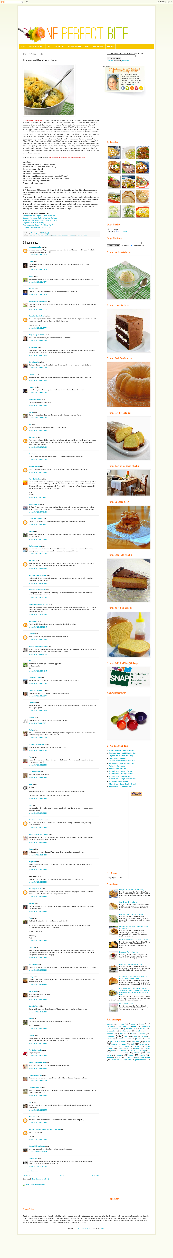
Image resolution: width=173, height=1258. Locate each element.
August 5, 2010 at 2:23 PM (38, 828)
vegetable (72, 235)
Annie (31, 1019)
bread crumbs (33, 235)
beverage (110, 1026)
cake (134, 1026)
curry (133, 1034)
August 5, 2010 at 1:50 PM (38, 798)
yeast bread (140, 1060)
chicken (129, 1029)
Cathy (31, 730)
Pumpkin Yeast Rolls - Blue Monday (131, 890)
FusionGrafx (33, 1159)
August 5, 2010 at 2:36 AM (38, 405)
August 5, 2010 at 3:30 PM (38, 941)
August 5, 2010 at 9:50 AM (38, 614)
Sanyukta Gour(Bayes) (37, 744)
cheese (54, 235)
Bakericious (33, 621)
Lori (30, 1102)
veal (136, 1057)
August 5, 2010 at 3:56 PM (38, 970)
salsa (113, 1051)
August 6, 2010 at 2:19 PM (38, 1123)
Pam (30, 757)
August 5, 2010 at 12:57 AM (38, 380)
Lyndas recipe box (35, 247)
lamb (130, 1039)
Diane (31, 412)
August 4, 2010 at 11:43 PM (38, 269)
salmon (147, 1048)
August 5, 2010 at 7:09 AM (38, 512)
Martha (31, 531)
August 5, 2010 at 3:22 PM (38, 911)
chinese (143, 1029)
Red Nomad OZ (34, 504)
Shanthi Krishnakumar (37, 1146)
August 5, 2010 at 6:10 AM (38, 472)
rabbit (121, 1048)
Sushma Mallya (34, 466)
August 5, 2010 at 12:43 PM (38, 750)
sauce (133, 1051)
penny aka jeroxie (35, 400)
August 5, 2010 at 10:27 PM (38, 1068)
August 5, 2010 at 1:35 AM (38, 393)
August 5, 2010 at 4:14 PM (38, 999)
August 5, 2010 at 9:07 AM (38, 568)
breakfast (123, 1026)
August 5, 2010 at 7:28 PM (38, 1029)
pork (117, 1046)
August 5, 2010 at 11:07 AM (38, 711)
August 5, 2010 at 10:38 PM (38, 1110)
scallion (109, 1053)
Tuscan (109, 1024)
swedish (110, 1057)
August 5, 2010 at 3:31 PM (38, 957)
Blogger (101, 1228)
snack (119, 1055)
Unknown (32, 437)
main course (118, 1041)
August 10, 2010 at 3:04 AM (38, 1152)
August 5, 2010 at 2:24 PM (38, 842)
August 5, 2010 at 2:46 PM (38, 897)
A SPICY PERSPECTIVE (37, 1062)
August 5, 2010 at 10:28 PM (38, 1081)
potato (127, 1046)
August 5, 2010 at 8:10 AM (38, 539)
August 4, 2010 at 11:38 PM (38, 255)
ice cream (110, 1039)
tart (119, 1057)
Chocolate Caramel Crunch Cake (130, 964)
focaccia (144, 1036)
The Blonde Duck (35, 772)
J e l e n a (32, 374)
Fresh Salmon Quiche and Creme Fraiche (133, 940)
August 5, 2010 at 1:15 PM (38, 765)
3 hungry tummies (35, 1075)
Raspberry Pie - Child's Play (129, 952)
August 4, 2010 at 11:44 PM (38, 282)
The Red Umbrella (35, 1050)
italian (121, 1039)
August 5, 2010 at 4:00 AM (38, 418)
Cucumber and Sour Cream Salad (131, 914)
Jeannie (32, 387)
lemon (139, 1039)
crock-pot (123, 1034)
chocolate (111, 1031)
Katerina (32, 947)
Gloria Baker (33, 964)
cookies (110, 1034)
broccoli (41, 235)
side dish (65, 235)
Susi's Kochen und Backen (38, 646)
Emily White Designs (83, 1228)
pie (133, 1044)
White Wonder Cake (126, 1004)
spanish (143, 1055)
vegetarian (127, 1060)
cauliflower (47, 235)
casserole (146, 1026)
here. (133, 85)
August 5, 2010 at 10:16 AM (38, 627)
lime (148, 1039)
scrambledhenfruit (35, 1088)
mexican (147, 1042)
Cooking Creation (35, 889)
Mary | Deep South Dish (37, 335)
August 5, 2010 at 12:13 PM (38, 738)
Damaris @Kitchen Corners (39, 834)
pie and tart (143, 1044)
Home (23, 46)
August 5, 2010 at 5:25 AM (38, 447)
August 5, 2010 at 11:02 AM (38, 696)
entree (134, 1037)
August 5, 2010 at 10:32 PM (38, 1095)
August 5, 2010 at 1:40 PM (38, 777)
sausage (143, 1051)
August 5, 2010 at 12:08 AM (38, 341)
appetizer (121, 1024)
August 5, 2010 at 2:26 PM (38, 869)
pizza (109, 1046)
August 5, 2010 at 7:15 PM (38, 1012)
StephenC (32, 703)
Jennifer (32, 634)
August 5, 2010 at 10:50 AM (38, 683)
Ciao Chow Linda (35, 678)
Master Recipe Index (36, 46)
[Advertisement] (86, 13)
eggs (126, 1037)
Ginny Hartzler (34, 362)
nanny (31, 977)
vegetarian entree (81, 235)
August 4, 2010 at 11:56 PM (38, 309)
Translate (124, 232)
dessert (111, 1036)
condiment (140, 1031)
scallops (117, 1053)
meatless (136, 1042)
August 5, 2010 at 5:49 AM (38, 460)
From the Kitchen (35, 479)
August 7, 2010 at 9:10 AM (38, 1139)
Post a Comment (31, 1171)
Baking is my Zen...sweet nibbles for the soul (45, 1129)
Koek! (31, 454)
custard (143, 1034)
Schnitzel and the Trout (37, 820)
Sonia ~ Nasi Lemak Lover (38, 301)
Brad (31, 784)
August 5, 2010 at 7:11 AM (37, 525)
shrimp (126, 1053)
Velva (31, 805)
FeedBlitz (125, 61)
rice (128, 1048)
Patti (30, 918)
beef (143, 1024)
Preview (110, 61)
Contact (110, 46)
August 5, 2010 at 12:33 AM (38, 368)
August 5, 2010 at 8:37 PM (38, 1056)
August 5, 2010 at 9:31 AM (38, 583)
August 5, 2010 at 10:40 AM (38, 654)
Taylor (31, 276)
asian (133, 1024)
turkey (128, 1057)
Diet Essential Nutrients (37, 575)
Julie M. (31, 1035)
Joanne (31, 262)
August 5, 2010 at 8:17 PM (38, 1043)
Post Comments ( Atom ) (40, 1179)
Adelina (31, 903)
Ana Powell (33, 991)
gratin (60, 235)
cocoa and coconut (36, 519)
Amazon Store (98, 46)
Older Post (95, 1175)
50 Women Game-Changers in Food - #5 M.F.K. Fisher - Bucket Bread (133, 977)
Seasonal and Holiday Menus (78, 46)
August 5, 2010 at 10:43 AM (38, 671)
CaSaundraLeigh (35, 546)
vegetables (116, 1060)
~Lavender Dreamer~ (36, 690)
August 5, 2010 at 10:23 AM (38, 640)
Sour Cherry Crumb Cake (128, 902)
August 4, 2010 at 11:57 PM (38, 328)
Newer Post (28, 1175)
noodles (114, 1044)
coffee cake (126, 1031)
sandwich (123, 1051)
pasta (124, 1044)
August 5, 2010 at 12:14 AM (38, 355)
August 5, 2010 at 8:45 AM (38, 554)
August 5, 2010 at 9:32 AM (38, 598)
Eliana (31, 849)
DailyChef (32, 862)
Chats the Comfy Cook (37, 316)
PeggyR (32, 717)
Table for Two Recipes (55, 46)
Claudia (31, 289)
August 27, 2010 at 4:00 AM (38, 1166)
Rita (30, 661)
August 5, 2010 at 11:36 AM (38, 723)
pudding (138, 1046)
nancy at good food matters (39, 605)
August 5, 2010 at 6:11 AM (37, 497)
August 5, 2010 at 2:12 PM (38, 813)
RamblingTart (34, 1006)
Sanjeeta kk (33, 347)
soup (131, 1055)
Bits (30, 425)
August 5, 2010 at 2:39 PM (38, 882)
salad (136, 1048)
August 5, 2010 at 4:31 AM (38, 430)
